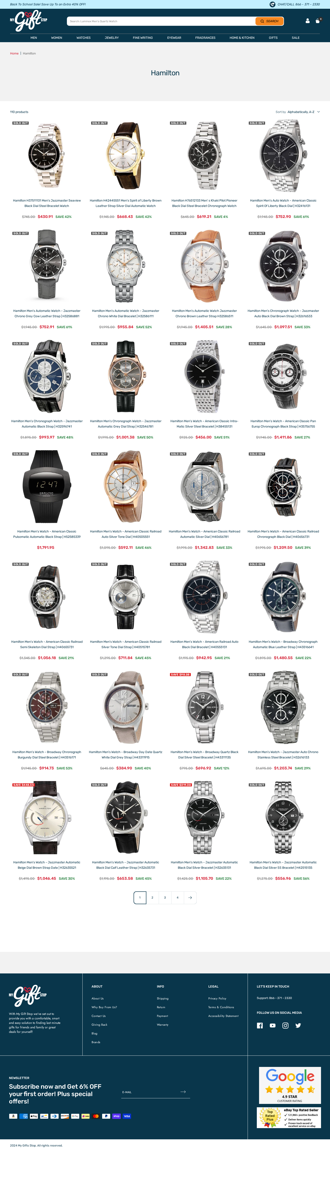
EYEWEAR (174, 38)
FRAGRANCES (205, 38)
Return (161, 1007)
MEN (34, 38)
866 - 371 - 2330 (280, 998)
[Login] (307, 21)
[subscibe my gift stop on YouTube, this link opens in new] (273, 1027)
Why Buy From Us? (104, 1007)
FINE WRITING (143, 38)
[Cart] (317, 21)
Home (14, 53)
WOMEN (56, 38)
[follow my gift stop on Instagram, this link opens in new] (285, 1027)
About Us (98, 998)
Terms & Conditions (221, 1007)
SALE (295, 38)
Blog (94, 1033)
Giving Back (100, 1025)
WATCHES (84, 38)
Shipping (163, 998)
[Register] (183, 1092)
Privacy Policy (217, 998)
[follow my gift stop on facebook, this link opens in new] (260, 1027)
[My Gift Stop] (27, 986)
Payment (162, 1016)
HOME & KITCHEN (242, 38)
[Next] (190, 897)
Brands (96, 1042)
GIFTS (273, 38)
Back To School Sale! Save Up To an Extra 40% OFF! (48, 4)
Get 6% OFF (84, 1086)
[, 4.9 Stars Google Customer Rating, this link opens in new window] (290, 1085)
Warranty (163, 1025)
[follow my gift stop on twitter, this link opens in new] (298, 1027)
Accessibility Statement (223, 1016)
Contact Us (99, 1016)
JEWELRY (112, 38)
